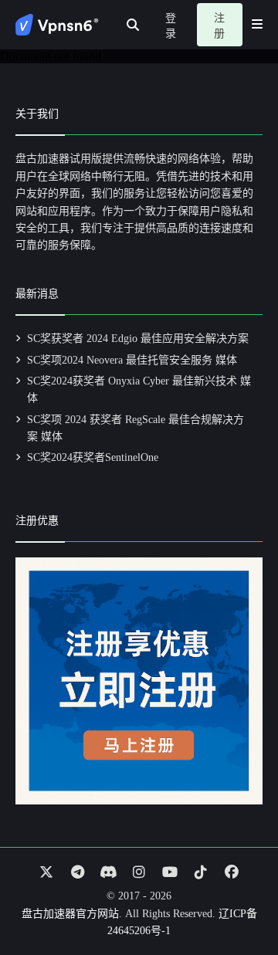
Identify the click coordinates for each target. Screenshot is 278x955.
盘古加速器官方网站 (70, 913)
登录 (170, 25)
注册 (219, 25)
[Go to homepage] (57, 25)
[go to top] (236, 899)
